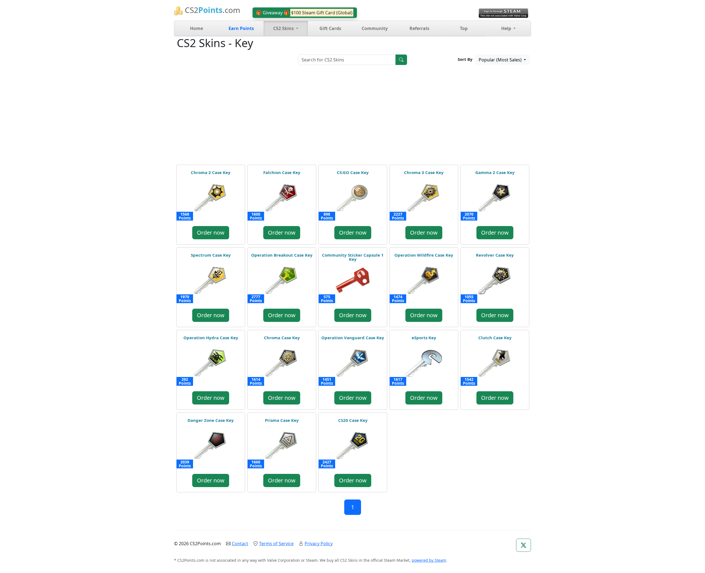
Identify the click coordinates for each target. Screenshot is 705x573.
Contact (240, 544)
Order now (210, 232)
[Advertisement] (352, 116)
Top (464, 28)
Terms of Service (276, 544)
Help (506, 28)
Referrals (419, 28)
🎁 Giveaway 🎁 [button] (304, 13)
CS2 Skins (284, 28)
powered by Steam (429, 560)
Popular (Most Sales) (501, 60)
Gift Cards (330, 28)
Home (196, 28)
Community (375, 28)
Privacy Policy (319, 544)
